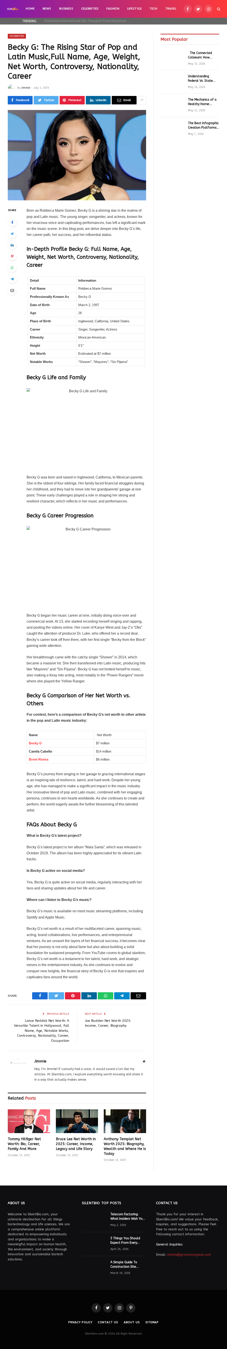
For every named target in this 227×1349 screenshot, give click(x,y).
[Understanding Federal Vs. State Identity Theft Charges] (172, 82)
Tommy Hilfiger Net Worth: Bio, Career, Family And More (24, 1144)
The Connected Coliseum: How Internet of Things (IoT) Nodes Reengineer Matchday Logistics (203, 55)
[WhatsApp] (12, 267)
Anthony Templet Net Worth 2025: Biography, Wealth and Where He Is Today (125, 1146)
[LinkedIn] (12, 245)
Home (30, 8)
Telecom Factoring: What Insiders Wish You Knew (127, 1216)
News (47, 8)
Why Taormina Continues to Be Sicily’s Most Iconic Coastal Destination (88, 21)
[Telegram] (12, 279)
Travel (170, 8)
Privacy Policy (80, 1322)
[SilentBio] (12, 9)
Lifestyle (134, 8)
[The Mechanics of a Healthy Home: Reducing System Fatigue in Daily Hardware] (172, 105)
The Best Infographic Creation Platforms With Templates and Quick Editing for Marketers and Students (203, 125)
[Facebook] (12, 222)
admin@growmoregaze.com (189, 1255)
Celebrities (89, 8)
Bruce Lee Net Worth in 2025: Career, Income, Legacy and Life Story (76, 1144)
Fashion (112, 8)
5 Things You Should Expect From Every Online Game (125, 1240)
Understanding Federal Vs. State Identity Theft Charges (200, 78)
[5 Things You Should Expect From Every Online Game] (94, 1244)
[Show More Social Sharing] (142, 100)
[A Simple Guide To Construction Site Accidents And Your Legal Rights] (94, 1268)
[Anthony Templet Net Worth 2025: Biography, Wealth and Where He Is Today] (125, 1121)
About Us (132, 1322)
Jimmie (25, 87)
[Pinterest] (12, 256)
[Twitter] (12, 233)
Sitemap (152, 1322)
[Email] (12, 290)
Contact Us (108, 1322)
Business (66, 8)
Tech (153, 8)
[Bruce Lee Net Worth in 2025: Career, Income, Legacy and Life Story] (77, 1121)
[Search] (218, 9)
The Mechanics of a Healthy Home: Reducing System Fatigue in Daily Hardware (202, 102)
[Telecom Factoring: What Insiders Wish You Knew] (94, 1220)
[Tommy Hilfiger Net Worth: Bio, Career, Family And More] (29, 1121)
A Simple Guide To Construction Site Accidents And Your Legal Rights (124, 1264)
